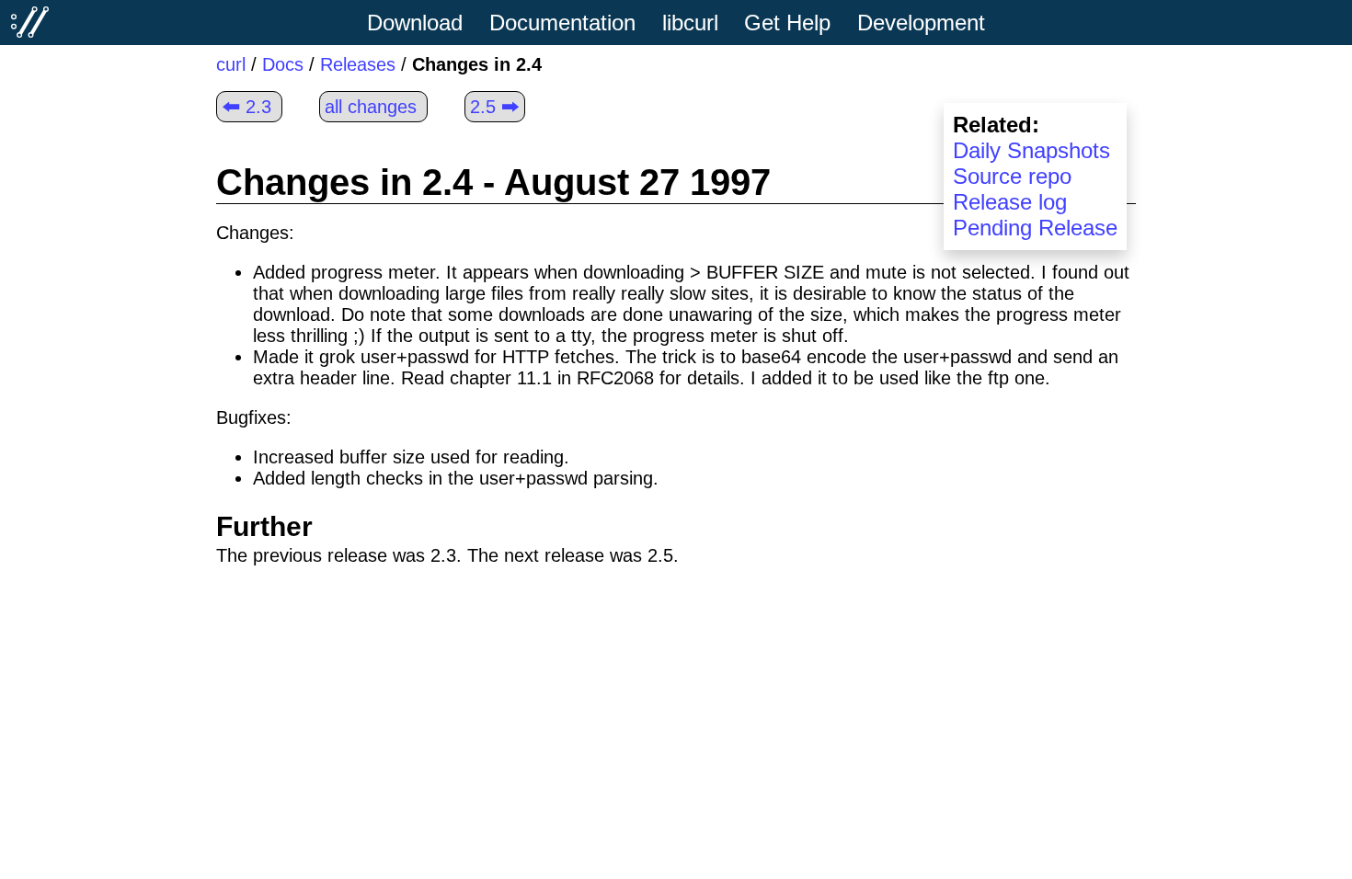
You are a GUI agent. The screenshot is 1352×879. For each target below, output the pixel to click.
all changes (371, 107)
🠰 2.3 (246, 107)
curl (231, 64)
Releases (357, 64)
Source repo (1012, 176)
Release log (1010, 201)
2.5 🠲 (495, 107)
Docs (283, 64)
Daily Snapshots (1031, 150)
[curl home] (30, 22)
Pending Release (1035, 227)
